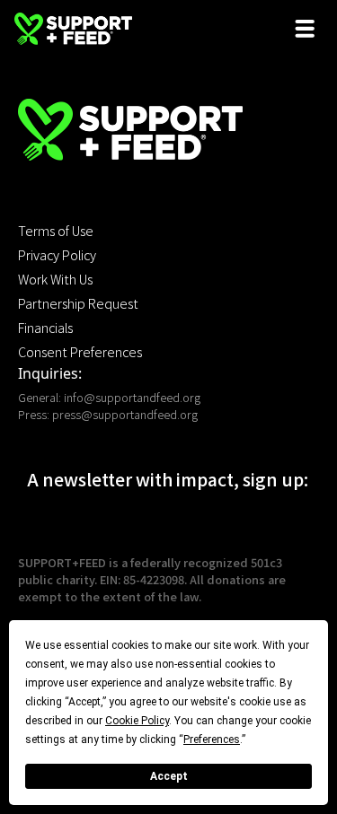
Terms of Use (55, 231)
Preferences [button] (211, 739)
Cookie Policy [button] (137, 720)
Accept (169, 776)
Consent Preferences (80, 351)
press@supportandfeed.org (125, 414)
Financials (45, 328)
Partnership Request (78, 303)
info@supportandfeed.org (132, 397)
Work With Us (55, 279)
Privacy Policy (57, 255)
